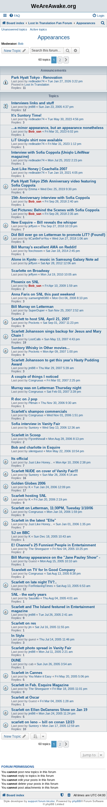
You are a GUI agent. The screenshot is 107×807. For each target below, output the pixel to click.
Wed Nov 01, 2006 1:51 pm (65, 415)
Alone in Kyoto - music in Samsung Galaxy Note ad (54, 259)
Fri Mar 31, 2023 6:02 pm (61, 131)
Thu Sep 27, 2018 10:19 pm (59, 226)
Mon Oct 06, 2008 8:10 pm (70, 298)
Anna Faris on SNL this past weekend (43, 294)
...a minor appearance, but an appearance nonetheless (57, 128)
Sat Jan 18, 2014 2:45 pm (63, 250)
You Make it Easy (40, 676)
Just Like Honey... (40, 462)
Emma (33, 189)
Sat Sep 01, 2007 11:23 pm (60, 322)
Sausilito (34, 598)
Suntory (34, 427)
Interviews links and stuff (32, 103)
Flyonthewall (37, 438)
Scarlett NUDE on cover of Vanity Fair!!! (44, 471)
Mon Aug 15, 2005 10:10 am (58, 561)
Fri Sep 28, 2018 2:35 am (61, 213)
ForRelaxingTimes (41, 585)
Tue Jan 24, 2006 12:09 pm (52, 487)
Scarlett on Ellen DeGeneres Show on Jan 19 (49, 710)
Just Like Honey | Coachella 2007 (39, 169)
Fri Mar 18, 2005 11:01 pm (69, 688)
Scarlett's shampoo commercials (39, 411)
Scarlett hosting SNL (28, 496)
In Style (17, 636)
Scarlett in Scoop (26, 435)
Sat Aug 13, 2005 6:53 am (73, 585)
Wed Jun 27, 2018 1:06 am (70, 238)
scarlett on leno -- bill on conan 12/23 (42, 722)
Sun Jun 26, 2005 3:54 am (54, 664)
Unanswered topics (14, 29)
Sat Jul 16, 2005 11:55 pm (52, 627)
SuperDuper (37, 310)
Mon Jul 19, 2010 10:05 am (59, 274)
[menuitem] (14, 15)
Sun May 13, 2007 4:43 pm (62, 339)
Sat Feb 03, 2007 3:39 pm (64, 391)
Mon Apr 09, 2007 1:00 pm (60, 351)
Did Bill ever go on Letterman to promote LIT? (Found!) (58, 235)
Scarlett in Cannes (26, 673)
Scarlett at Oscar (25, 697)
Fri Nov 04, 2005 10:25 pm (70, 548)
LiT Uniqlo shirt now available (36, 140)
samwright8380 (39, 298)
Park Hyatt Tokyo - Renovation (36, 77)
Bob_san (35, 131)
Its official (19, 459)
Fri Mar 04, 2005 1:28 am (57, 701)
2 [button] (60, 59)
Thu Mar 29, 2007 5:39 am (56, 368)
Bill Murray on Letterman (32, 307)
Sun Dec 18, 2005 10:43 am (52, 536)
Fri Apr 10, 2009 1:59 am (61, 285)
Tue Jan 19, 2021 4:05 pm (65, 172)
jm (30, 627)
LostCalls (35, 339)
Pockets (34, 322)
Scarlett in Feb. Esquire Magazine (40, 685)
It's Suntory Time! (26, 115)
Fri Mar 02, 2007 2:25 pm (63, 380)
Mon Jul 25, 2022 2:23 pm (65, 160)
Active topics (38, 29)
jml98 (32, 106)
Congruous (36, 380)
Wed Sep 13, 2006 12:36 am (61, 427)
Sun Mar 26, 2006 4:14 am (59, 474)
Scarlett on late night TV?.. (34, 582)
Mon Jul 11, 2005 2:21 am (56, 651)
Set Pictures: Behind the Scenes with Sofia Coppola (55, 210)
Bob (20, 43)
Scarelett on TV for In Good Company (43, 570)
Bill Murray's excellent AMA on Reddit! (44, 247)
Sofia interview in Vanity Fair (35, 424)
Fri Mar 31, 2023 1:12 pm (64, 143)
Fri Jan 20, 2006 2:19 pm (50, 499)
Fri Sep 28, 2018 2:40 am (61, 201)
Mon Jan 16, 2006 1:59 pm (64, 511)
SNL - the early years (28, 594)
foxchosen (36, 250)
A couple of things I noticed (34, 377)
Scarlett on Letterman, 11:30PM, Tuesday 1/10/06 (52, 508)
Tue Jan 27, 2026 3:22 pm (65, 81)
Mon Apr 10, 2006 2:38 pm (73, 462)
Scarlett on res (23, 623)
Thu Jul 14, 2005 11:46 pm (56, 639)
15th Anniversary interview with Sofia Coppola (50, 198)
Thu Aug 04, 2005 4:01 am (60, 598)
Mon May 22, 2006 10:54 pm (65, 451)
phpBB (76, 801)
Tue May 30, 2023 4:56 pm (65, 119)
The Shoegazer (39, 548)
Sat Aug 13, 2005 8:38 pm (64, 573)
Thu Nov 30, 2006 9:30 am (58, 402)
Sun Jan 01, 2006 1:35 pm (73, 524)
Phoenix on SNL (25, 282)
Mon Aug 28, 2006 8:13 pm (66, 438)
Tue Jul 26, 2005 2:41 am (55, 614)
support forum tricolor (41, 801)
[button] (66, 60)
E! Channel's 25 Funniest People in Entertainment (53, 545)
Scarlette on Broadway (30, 271)
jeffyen (33, 226)
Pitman (33, 402)
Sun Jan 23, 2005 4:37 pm (56, 106)
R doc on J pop (24, 399)
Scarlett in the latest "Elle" (33, 520)
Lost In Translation (36, 84)
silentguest (36, 451)
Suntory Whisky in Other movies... (40, 348)
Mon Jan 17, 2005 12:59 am (60, 725)
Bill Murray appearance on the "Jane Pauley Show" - (55, 557)
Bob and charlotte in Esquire (35, 447)
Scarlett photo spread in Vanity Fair (41, 648)
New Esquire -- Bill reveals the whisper (44, 222)
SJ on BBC (20, 533)
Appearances (54, 37)
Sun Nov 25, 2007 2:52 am (65, 310)
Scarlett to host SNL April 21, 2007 (40, 319)
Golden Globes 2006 (28, 483)
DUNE (16, 660)
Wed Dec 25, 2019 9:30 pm (58, 189)
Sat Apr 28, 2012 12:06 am (58, 263)
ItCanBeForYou (39, 238)
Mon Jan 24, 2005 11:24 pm (57, 713)
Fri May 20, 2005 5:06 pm (72, 676)
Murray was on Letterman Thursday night (46, 388)
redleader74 (36, 81)
